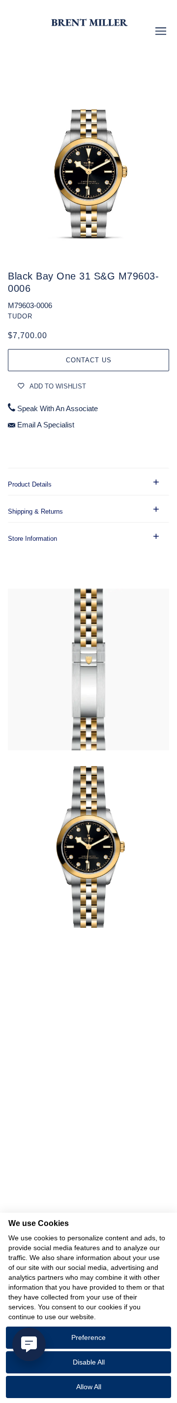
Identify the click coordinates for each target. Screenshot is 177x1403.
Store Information (32, 538)
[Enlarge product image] (88, 156)
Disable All (89, 1362)
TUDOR (20, 316)
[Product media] (88, 669)
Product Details (30, 484)
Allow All (88, 1387)
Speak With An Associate (57, 409)
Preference (88, 1337)
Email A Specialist (45, 425)
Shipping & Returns (35, 511)
